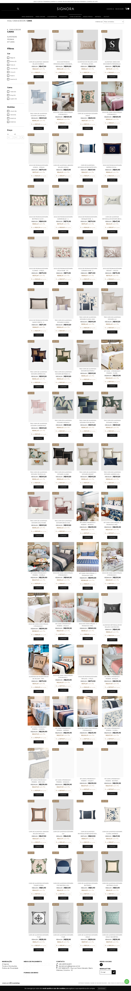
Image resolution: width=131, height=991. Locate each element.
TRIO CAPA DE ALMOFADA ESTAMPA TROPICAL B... (38, 473)
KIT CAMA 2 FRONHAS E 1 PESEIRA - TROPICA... (87, 523)
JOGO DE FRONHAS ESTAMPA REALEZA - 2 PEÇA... (87, 677)
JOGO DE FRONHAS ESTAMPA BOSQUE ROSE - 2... (87, 218)
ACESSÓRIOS (52, 16)
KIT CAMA (10, 42)
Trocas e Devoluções (9, 966)
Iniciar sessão (119, 9)
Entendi (101, 988)
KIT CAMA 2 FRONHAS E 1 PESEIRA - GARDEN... (38, 728)
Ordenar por (99, 21)
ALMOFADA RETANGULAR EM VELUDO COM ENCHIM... (112, 626)
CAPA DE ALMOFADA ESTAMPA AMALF (88, 114)
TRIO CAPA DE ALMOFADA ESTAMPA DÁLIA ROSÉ (38, 521)
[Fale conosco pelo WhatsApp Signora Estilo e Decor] (126, 981)
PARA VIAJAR (40, 16)
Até (15, 134)
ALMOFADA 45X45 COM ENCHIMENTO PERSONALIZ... (112, 63)
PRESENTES (63, 16)
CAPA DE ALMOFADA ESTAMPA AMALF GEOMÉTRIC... (112, 936)
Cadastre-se (110, 9)
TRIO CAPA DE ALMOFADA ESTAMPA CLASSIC (63, 473)
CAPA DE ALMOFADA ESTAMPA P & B (39, 936)
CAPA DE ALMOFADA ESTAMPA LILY (63, 832)
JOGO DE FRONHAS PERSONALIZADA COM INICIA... (63, 63)
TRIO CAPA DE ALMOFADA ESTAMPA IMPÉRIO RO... (38, 373)
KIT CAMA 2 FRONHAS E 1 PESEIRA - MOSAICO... (63, 781)
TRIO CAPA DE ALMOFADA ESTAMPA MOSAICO (63, 421)
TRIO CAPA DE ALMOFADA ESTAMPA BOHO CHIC (63, 521)
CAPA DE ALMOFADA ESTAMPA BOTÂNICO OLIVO (112, 884)
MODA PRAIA (88, 16)
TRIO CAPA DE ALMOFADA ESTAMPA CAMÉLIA (112, 421)
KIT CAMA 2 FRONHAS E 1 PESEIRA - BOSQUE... (112, 677)
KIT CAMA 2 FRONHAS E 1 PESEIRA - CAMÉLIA (38, 574)
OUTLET (106, 16)
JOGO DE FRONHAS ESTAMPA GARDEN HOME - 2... (87, 269)
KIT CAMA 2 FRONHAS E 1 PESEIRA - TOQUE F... (87, 779)
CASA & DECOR (75, 16)
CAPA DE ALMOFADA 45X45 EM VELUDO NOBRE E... (39, 63)
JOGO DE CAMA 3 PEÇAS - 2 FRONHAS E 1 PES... (88, 624)
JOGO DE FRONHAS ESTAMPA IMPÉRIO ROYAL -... (112, 166)
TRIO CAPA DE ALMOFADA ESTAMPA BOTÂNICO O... (63, 373)
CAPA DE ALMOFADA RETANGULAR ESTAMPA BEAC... (112, 218)
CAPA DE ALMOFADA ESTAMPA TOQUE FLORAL (39, 884)
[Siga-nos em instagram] (101, 964)
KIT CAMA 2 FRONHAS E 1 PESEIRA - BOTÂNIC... (112, 779)
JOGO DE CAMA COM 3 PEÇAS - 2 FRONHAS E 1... (63, 113)
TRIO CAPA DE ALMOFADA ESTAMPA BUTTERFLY (87, 370)
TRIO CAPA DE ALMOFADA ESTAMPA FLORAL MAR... (87, 318)
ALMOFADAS (12, 37)
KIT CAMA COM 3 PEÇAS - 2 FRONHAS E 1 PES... (112, 523)
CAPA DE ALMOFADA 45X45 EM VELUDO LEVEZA (63, 166)
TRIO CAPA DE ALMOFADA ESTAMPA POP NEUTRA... (87, 421)
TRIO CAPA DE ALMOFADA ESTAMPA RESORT (87, 473)
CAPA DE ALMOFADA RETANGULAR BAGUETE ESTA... (88, 166)
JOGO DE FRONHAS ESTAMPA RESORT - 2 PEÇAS (112, 269)
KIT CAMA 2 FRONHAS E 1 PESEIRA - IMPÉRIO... (63, 729)
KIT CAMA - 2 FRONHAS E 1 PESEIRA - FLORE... (112, 372)
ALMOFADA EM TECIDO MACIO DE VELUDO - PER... (39, 677)
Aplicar (22, 137)
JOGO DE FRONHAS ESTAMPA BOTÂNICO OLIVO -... (38, 218)
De (8, 134)
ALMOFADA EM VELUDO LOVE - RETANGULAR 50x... (88, 63)
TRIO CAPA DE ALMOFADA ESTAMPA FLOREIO (63, 321)
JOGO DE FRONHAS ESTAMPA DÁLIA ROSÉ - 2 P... (63, 269)
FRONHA (10, 39)
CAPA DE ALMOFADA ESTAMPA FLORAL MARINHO (112, 832)
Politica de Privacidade (10, 968)
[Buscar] (18, 9)
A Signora (5, 964)
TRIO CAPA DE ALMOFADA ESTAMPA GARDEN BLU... (38, 114)
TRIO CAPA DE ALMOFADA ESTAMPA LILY (112, 318)
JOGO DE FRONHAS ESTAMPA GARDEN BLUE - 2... (63, 218)
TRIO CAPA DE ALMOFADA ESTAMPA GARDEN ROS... (38, 424)
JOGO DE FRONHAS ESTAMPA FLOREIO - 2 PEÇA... (38, 269)
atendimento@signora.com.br (69, 966)
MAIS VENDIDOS (27, 16)
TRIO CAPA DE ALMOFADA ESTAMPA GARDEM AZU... (112, 473)
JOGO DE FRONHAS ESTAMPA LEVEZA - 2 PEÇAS (38, 166)
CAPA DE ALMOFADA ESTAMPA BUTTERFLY (88, 884)
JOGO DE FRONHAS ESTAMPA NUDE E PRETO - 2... (38, 321)
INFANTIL (98, 16)
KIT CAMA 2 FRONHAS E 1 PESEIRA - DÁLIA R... (63, 624)
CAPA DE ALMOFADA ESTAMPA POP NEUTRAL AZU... (63, 884)
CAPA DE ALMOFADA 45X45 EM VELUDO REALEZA (39, 832)
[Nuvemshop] (11, 983)
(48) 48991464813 (65, 964)
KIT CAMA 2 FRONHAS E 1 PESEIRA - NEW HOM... (38, 781)
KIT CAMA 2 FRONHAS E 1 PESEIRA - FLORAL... (112, 729)
